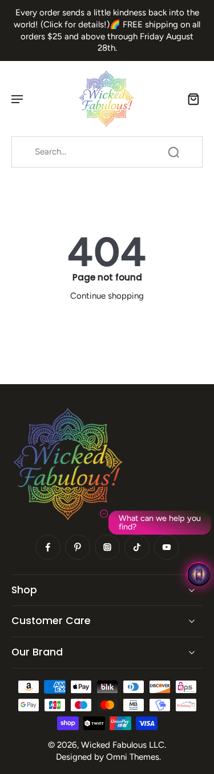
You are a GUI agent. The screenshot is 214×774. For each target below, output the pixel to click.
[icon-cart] (190, 98)
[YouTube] (166, 547)
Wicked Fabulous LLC (122, 745)
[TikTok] (137, 547)
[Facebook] (47, 547)
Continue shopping (107, 296)
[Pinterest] (77, 547)
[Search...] (173, 152)
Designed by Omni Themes (107, 757)
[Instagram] (107, 547)
